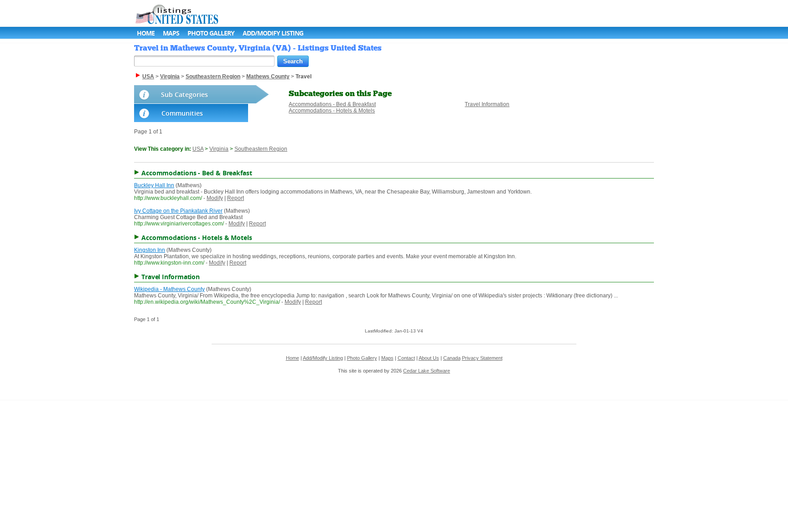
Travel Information (487, 104)
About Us (429, 358)
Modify (215, 198)
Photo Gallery (210, 33)
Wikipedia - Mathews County (169, 289)
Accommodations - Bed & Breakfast (332, 104)
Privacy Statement (482, 358)
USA (197, 149)
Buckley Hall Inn (154, 185)
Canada (452, 358)
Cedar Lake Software (426, 370)
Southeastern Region (260, 149)
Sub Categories (184, 94)
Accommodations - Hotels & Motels (332, 110)
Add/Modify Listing (273, 33)
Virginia (218, 149)
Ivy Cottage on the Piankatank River (178, 211)
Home (146, 33)
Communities (182, 113)
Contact (406, 358)
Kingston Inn (149, 250)
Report (235, 198)
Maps (171, 33)
